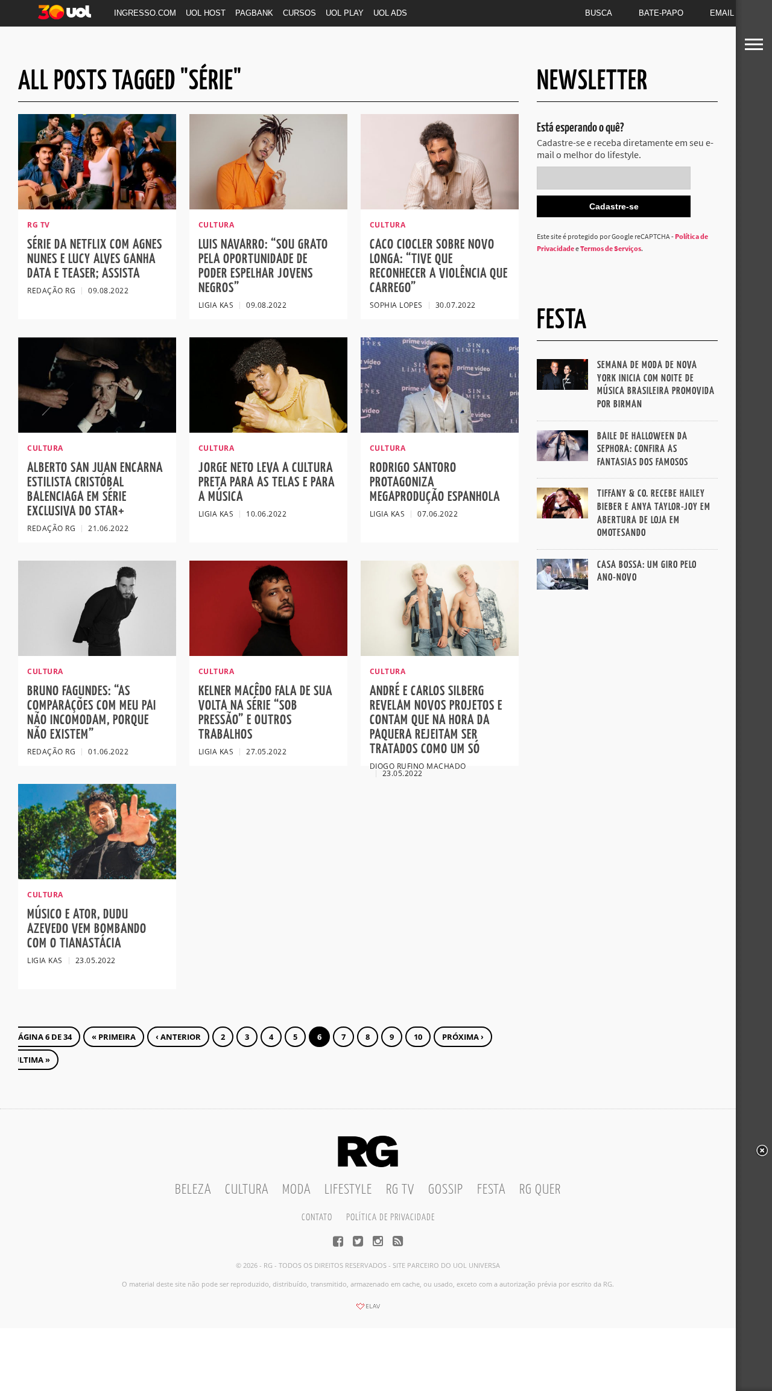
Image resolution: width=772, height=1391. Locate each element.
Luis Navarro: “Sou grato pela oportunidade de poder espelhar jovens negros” (263, 266)
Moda (296, 1190)
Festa (491, 1190)
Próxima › (463, 1036)
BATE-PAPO (661, 13)
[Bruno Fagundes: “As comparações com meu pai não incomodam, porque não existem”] (97, 652)
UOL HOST (206, 13)
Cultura (246, 1190)
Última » (31, 1059)
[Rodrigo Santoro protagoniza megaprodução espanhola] (440, 429)
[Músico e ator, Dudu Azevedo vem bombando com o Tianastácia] (97, 876)
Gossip (445, 1190)
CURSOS (299, 13)
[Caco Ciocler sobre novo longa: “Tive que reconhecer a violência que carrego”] (440, 206)
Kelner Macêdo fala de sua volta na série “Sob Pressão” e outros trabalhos (265, 713)
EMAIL (722, 13)
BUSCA (598, 13)
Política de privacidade (390, 1217)
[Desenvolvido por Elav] (368, 1310)
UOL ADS (390, 13)
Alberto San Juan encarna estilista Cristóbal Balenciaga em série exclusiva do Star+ (95, 489)
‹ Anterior (178, 1036)
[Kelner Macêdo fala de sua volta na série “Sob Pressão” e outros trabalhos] (268, 652)
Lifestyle (348, 1190)
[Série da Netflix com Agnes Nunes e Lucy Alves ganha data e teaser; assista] (97, 206)
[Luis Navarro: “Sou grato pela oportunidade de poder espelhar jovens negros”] (268, 206)
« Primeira (114, 1036)
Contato (317, 1217)
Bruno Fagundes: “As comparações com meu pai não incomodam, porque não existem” (91, 713)
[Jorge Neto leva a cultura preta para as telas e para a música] (268, 429)
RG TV (400, 1190)
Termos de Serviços (610, 248)
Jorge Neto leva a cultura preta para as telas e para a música (266, 482)
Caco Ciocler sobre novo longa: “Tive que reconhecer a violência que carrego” (439, 266)
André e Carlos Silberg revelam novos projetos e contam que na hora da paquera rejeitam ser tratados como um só (436, 720)
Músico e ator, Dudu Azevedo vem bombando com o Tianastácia (87, 929)
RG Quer (540, 1190)
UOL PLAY (345, 13)
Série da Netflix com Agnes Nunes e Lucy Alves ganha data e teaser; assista (94, 259)
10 (418, 1036)
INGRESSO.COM (145, 13)
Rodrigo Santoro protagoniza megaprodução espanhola (435, 482)
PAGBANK (254, 13)
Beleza (193, 1190)
